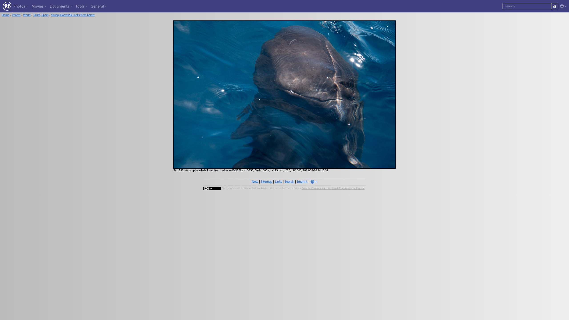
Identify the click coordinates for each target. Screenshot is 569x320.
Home (5, 15)
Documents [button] (59, 6)
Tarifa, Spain (40, 15)
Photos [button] (19, 6)
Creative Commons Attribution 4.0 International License (333, 188)
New (255, 182)
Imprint (302, 182)
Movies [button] (38, 6)
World (26, 15)
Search (289, 182)
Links (278, 182)
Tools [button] (80, 6)
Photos (16, 15)
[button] (562, 6)
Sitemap (266, 182)
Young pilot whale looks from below (72, 15)
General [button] (97, 6)
